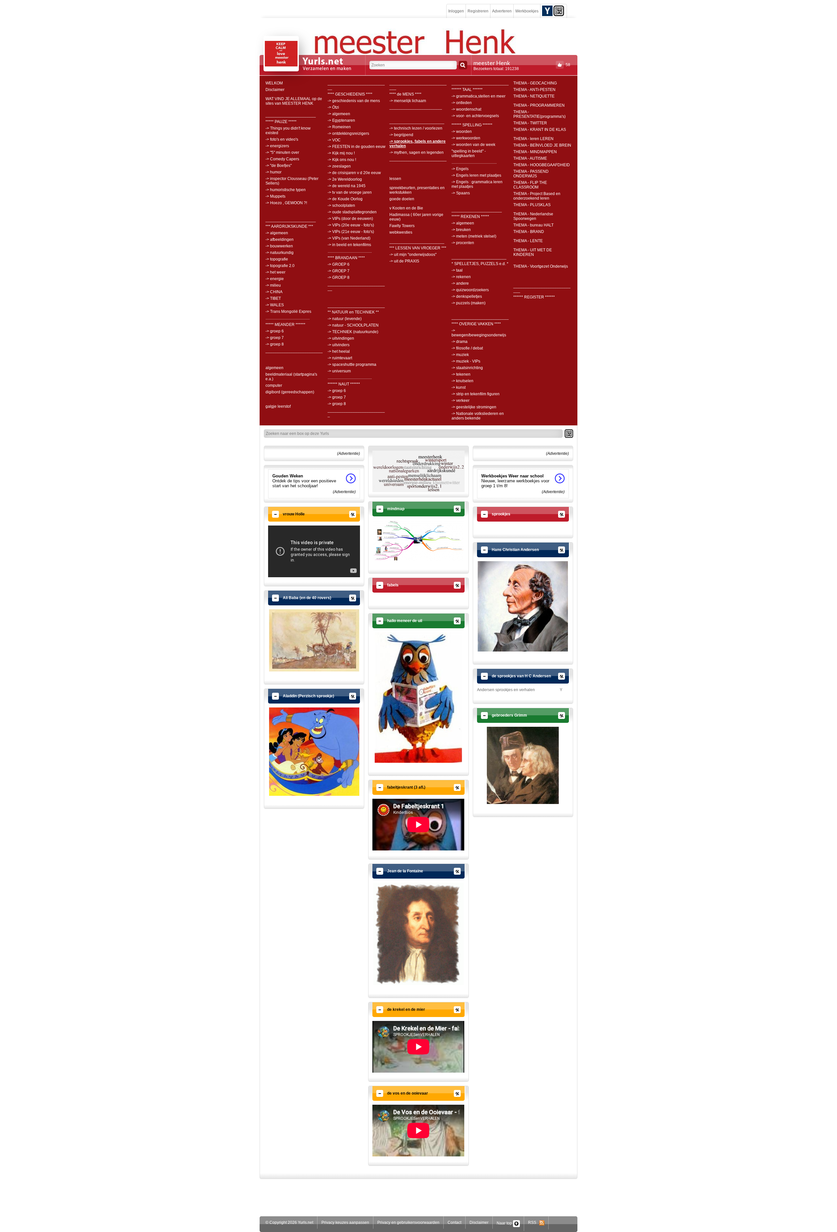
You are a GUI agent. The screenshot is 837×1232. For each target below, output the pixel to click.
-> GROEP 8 (339, 277)
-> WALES (274, 305)
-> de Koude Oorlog (345, 199)
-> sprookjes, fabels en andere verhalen (417, 143)
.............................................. (474, 162)
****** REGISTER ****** (534, 297)
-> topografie (276, 259)
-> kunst (459, 387)
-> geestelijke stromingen (474, 407)
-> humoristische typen (285, 189)
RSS (533, 1222)
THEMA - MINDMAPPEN (535, 152)
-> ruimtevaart (340, 358)
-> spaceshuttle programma (352, 364)
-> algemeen (276, 233)
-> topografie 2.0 (280, 265)
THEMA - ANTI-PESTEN (534, 89)
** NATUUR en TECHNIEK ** (353, 312)
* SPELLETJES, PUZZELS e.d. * (480, 263)
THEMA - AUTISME (530, 158)
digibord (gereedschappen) (289, 392)
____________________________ (418, 85)
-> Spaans (461, 193)
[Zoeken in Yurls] (463, 65)
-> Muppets (275, 196)
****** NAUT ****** (344, 384)
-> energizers (277, 146)
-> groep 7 (274, 337)
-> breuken (461, 229)
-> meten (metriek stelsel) (474, 236)
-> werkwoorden (466, 138)
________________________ (416, 121)
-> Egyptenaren (341, 120)
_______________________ (415, 107)
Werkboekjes (526, 11)
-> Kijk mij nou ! (341, 153)
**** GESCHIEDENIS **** (350, 94)
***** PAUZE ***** (281, 121)
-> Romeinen (339, 127)
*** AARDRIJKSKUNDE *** (289, 226)
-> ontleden (462, 102)
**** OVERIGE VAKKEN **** (476, 324)
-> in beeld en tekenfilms (349, 244)
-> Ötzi (333, 107)
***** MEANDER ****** (285, 324)
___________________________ (356, 85)
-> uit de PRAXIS (404, 261)
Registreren (478, 11)
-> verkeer (461, 400)
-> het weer (275, 272)
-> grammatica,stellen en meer (478, 96)
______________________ (290, 115)
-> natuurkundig (279, 252)
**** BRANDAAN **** (346, 258)
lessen (395, 178)
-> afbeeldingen (279, 239)
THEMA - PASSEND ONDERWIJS (531, 173)
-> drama (460, 341)
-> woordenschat (466, 109)
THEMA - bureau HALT (533, 225)
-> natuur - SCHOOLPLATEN (353, 325)
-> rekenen (461, 277)
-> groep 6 (274, 331)
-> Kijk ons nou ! (342, 159)
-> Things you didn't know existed (288, 130)
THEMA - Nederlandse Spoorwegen (533, 216)
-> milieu (273, 285)
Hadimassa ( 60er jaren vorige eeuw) (416, 217)
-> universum (339, 371)
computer (273, 385)
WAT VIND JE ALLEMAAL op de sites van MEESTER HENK (293, 101)
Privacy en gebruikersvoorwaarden (408, 1222)
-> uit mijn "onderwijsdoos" (412, 254)
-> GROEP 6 (339, 264)
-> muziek (460, 354)
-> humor (273, 172)
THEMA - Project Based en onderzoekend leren (536, 196)
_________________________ (294, 350)
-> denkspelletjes (467, 296)
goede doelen (401, 199)
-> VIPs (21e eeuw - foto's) (351, 231)
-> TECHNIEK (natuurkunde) (353, 332)
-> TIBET (273, 298)
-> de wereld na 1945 (347, 186)
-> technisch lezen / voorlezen (415, 128)
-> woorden (462, 131)
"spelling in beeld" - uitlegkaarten (469, 153)
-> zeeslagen (339, 166)
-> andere (460, 283)
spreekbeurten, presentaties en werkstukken (417, 190)
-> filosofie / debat (467, 348)
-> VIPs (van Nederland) (349, 238)
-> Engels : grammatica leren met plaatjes (477, 184)
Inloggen (456, 11)
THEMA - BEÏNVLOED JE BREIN (542, 145)
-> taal (457, 270)
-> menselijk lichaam (407, 100)
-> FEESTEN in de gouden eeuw (356, 146)
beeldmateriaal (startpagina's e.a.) (291, 376)
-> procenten (463, 243)
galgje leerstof (278, 406)
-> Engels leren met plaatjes (476, 175)
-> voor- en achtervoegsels (475, 116)
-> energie (274, 279)
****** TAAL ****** (467, 89)
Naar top (505, 1223)
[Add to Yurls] (547, 10)
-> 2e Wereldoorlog (345, 179)
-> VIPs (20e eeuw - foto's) (351, 225)
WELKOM (274, 83)
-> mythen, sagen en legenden (416, 152)
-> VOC (334, 140)
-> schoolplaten (341, 205)
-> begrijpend (401, 135)
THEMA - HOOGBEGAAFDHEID (541, 165)
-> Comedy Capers (282, 159)
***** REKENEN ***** (470, 216)
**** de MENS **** (405, 94)
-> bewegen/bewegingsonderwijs (479, 332)
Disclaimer (274, 89)
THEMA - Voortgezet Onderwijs (540, 266)
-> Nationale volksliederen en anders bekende (478, 415)
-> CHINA (273, 292)
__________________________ (356, 412)
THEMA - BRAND (528, 231)
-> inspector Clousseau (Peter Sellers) (291, 181)
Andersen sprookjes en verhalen (506, 689)
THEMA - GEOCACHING (535, 83)
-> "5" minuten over (282, 152)
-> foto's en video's (281, 139)
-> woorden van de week (473, 144)
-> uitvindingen (341, 338)
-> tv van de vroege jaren (350, 192)
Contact (454, 1222)
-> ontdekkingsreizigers (348, 133)
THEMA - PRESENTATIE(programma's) (539, 114)
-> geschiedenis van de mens (354, 100)
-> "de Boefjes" (278, 165)
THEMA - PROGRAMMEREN (539, 105)
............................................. (287, 318)
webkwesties (400, 232)
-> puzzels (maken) (469, 303)
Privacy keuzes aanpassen (345, 1222)
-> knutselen (462, 381)
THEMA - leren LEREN (533, 138)
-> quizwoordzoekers (470, 290)
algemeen (274, 368)
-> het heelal (339, 351)
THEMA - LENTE (528, 241)
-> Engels (460, 169)
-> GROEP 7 (339, 271)
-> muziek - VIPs (466, 361)
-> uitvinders (339, 345)
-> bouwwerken (279, 246)
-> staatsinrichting (467, 368)
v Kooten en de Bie (406, 208)
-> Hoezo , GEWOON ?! (286, 203)
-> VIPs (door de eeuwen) (350, 218)
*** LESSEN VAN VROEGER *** (417, 248)
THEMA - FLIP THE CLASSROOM (530, 184)
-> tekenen (461, 374)
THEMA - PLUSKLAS (532, 205)
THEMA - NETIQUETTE (534, 96)
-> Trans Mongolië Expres (288, 311)
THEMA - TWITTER (530, 123)
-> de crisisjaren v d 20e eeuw (354, 172)
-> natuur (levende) (345, 318)
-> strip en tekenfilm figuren (476, 394)
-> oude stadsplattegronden (352, 212)
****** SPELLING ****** (472, 125)
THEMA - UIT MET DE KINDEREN (532, 252)
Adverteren (502, 11)
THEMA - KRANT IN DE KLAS (539, 129)
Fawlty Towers (402, 225)
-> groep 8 (274, 344)
